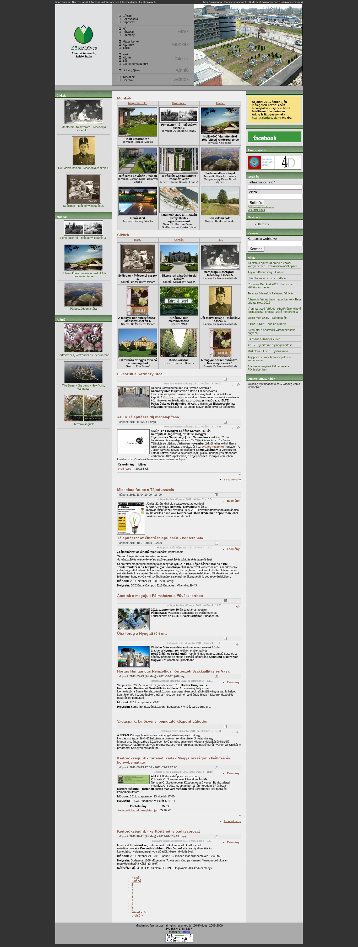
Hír (125, 28)
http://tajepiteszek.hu (266, 117)
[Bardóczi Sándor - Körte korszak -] (179, 357)
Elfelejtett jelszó (256, 210)
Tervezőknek (129, 2)
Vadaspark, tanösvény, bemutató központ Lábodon (163, 721)
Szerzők (128, 80)
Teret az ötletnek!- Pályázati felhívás (271, 293)
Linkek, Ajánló (131, 70)
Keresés (263, 224)
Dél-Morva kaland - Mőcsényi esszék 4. (83, 168)
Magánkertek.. (137, 103)
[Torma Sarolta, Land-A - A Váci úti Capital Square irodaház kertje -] (178, 172)
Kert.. (138, 239)
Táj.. (220, 239)
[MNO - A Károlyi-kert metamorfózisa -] (179, 314)
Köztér (127, 57)
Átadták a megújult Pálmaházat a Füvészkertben (160, 596)
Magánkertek (131, 41)
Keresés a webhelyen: (263, 239)
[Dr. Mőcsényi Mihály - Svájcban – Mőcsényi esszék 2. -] (137, 272)
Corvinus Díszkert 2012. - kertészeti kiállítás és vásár (271, 286)
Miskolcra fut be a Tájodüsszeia (145, 490)
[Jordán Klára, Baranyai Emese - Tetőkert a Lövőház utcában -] (137, 172)
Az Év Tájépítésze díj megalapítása (148, 417)
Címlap (127, 15)
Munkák (180, 44)
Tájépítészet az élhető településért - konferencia (160, 538)
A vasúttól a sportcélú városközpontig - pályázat (272, 331)
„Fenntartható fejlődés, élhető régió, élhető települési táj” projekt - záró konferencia (274, 310)
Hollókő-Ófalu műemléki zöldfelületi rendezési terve (84, 275)
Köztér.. (179, 239)
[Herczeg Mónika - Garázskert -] (137, 215)
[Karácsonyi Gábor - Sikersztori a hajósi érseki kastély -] (179, 272)
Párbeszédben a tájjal (83, 308)
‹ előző (136, 880)
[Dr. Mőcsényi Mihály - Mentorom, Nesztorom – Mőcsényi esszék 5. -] (220, 268)
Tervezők (129, 76)
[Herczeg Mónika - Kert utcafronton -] (137, 135)
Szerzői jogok (80, 2)
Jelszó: (254, 192)
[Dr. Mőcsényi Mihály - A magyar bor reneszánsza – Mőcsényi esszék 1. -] (138, 314)
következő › (140, 912)
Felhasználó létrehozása (261, 207)
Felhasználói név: (261, 182)
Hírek (183, 31)
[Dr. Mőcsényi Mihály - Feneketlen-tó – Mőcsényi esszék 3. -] (178, 121)
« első (136, 877)
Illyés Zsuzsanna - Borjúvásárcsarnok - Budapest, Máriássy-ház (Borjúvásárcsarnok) (252, 2)
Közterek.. (179, 103)
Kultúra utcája (172, 397)
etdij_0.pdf (125, 468)
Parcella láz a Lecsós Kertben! (267, 278)
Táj (125, 60)
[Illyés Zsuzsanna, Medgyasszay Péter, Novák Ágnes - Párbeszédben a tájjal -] (220, 170)
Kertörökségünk (83, 424)
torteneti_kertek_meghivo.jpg (138, 810)
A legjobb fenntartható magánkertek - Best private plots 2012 (274, 301)
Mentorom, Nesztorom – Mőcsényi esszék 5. (84, 128)
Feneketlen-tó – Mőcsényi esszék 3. (83, 237)
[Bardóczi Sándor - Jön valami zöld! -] (220, 215)
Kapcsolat (129, 22)
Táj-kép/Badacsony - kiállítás (266, 272)
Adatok (181, 79)
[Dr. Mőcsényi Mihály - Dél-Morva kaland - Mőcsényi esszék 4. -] (220, 314)
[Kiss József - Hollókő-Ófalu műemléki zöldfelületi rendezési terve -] (220, 133)
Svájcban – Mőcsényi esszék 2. (83, 205)
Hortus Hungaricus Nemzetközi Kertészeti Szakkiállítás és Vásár (174, 671)
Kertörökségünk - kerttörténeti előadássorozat (158, 831)
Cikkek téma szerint (135, 63)
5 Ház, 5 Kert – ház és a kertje (267, 323)
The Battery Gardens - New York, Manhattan (83, 387)
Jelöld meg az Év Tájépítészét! (267, 317)
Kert (125, 54)
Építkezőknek (147, 2)
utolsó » (137, 915)
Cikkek (182, 58)
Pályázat (128, 31)
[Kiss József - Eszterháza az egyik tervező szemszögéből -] (137, 357)
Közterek (128, 44)
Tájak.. (220, 103)
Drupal (186, 931)
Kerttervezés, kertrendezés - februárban (83, 355)
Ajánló (182, 70)
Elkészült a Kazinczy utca (139, 374)
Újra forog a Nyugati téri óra (142, 633)
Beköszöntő (130, 18)
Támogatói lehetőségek (105, 2)
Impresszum (62, 2)
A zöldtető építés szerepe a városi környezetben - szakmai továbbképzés (272, 264)
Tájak (126, 47)
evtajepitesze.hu (213, 446)
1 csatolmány (232, 479)
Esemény (129, 34)
